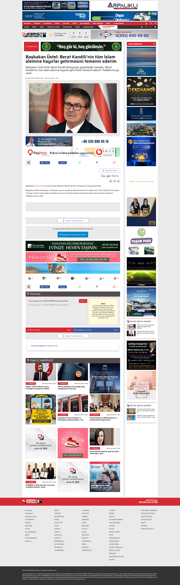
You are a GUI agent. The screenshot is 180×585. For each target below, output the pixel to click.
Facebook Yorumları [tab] (84, 330)
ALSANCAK (85, 510)
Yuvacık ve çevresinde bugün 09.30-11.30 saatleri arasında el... (146, 410)
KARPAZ (57, 529)
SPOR (111, 535)
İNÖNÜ (84, 544)
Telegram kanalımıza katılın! (74, 234)
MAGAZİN (112, 553)
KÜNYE (143, 523)
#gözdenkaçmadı (88, 27)
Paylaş (62, 162)
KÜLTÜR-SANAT (67, 27)
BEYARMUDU (86, 541)
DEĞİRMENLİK (59, 541)
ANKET (108, 23)
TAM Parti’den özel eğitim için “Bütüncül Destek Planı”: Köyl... (146, 416)
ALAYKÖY (57, 538)
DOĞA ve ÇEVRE (114, 550)
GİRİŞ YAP (83, 301)
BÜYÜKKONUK (59, 544)
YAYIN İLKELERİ (146, 519)
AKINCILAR (58, 535)
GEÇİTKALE (85, 535)
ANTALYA (28, 541)
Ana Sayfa (28, 510)
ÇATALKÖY (85, 513)
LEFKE (56, 526)
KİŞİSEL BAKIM (114, 532)
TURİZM (77, 27)
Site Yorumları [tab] (35, 330)
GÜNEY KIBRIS (114, 541)
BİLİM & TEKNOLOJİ (115, 547)
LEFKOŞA (57, 513)
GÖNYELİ (57, 532)
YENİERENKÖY (59, 550)
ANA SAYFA (27, 23)
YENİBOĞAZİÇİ (87, 550)
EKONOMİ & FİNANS (53, 27)
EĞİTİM (34, 27)
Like (46, 162)
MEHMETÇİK (58, 547)
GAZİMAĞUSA (59, 516)
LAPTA (84, 523)
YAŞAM (111, 559)
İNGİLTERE (66, 23)
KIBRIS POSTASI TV (147, 529)
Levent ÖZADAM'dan (108, 27)
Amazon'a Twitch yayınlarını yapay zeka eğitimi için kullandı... (145, 326)
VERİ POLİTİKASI (146, 516)
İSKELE (56, 519)
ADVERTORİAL (114, 544)
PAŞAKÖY (85, 538)
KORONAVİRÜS (114, 538)
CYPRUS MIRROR (119, 23)
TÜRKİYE (57, 23)
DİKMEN (84, 516)
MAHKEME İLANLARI (116, 556)
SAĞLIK (42, 27)
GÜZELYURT (58, 523)
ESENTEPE (85, 519)
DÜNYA (74, 23)
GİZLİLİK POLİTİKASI (148, 513)
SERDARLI (85, 547)
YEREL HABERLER (98, 23)
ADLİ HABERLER (84, 23)
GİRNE (56, 510)
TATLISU (85, 529)
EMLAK (111, 529)
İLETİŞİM (144, 526)
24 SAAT (26, 27)
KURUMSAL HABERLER (149, 510)
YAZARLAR (37, 23)
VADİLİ (84, 532)
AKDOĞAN (85, 526)
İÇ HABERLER (47, 23)
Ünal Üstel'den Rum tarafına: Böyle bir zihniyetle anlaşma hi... (145, 333)
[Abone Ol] (109, 176)
